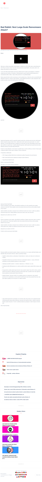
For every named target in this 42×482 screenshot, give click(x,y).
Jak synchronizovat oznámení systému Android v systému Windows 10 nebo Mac (19, 391)
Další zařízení (4, 447)
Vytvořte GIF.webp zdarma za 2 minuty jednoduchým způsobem (19, 362)
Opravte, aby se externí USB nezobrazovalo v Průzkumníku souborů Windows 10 (19, 389)
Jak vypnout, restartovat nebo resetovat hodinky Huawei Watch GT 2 (10, 457)
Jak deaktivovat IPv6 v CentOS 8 (10, 434)
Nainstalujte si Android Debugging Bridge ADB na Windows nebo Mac (17, 386)
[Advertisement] (21, 17)
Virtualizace (4, 415)
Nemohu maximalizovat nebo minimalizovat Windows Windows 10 (19, 365)
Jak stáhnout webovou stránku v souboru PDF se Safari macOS (16, 399)
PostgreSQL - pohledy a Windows (13, 373)
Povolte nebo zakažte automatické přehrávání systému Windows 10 (17, 397)
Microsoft (4, 436)
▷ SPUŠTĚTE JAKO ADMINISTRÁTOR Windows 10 (14, 394)
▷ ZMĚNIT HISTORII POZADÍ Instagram (14, 358)
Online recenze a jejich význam (13, 369)
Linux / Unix (4, 426)
